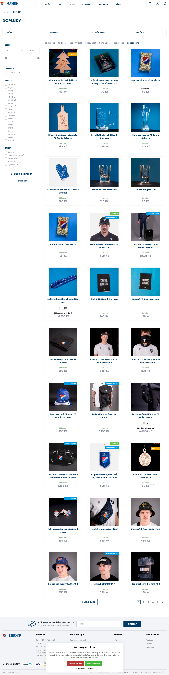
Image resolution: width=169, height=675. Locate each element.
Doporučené (133, 42)
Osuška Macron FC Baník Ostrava (63, 361)
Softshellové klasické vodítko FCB (63, 301)
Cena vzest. (105, 42)
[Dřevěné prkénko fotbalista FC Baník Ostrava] (63, 117)
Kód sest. (62, 42)
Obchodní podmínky (78, 640)
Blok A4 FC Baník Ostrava (104, 299)
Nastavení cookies (84, 668)
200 (65, 308)
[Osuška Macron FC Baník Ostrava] (63, 342)
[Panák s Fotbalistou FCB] (104, 172)
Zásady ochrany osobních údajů (154, 672)
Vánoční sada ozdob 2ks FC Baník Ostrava (63, 82)
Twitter (149, 644)
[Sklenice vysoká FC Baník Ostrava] (145, 117)
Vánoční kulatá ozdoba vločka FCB (145, 476)
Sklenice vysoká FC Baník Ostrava (145, 137)
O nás (116, 640)
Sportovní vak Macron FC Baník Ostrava (63, 416)
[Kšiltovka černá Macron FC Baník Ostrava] (104, 342)
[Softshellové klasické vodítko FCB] (63, 282)
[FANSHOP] (9, 3)
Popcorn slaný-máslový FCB (145, 80)
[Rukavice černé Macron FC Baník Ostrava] (145, 397)
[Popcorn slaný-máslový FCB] (145, 63)
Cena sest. (118, 42)
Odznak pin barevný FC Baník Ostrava (63, 531)
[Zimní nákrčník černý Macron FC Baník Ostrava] (145, 342)
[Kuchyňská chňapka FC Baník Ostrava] (63, 172)
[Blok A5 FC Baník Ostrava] (145, 282)
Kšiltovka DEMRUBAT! (104, 584)
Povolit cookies (93, 663)
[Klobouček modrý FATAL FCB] (63, 566)
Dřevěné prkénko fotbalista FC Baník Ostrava (63, 137)
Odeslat (132, 624)
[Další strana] (162, 602)
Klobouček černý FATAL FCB (145, 529)
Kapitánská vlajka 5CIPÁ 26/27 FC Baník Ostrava (104, 476)
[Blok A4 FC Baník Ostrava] (104, 282)
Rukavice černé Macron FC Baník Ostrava (145, 416)
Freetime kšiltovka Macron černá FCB (104, 246)
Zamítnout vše (75, 663)
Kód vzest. (50, 42)
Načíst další (88, 602)
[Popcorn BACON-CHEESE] (63, 227)
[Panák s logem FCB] (145, 172)
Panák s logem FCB (146, 189)
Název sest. (91, 42)
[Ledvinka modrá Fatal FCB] (104, 512)
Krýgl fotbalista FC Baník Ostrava (104, 137)
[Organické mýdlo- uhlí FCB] (145, 566)
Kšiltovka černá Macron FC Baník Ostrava (104, 361)
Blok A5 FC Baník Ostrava (145, 299)
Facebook (150, 647)
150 (60, 308)
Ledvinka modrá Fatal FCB (104, 529)
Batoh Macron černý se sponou (104, 416)
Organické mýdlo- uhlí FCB (146, 584)
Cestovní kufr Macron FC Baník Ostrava (146, 246)
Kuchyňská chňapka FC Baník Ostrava (63, 191)
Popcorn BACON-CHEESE (63, 244)
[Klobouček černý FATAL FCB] (145, 512)
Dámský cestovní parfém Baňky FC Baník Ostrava (104, 82)
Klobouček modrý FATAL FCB (63, 584)
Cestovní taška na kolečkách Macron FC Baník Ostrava (63, 476)
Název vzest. (76, 42)
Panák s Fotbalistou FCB (104, 189)
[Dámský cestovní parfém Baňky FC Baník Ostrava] (104, 63)
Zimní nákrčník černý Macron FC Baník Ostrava (145, 361)
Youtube (149, 640)
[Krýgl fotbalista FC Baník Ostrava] (104, 117)
